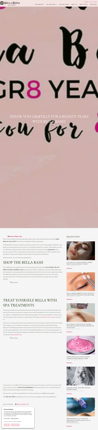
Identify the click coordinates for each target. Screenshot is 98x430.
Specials (86, 1)
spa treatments (17, 334)
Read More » (70, 268)
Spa (20, 236)
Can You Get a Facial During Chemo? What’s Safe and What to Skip (79, 263)
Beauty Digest (14, 236)
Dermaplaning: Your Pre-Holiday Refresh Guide (78, 388)
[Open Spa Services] (43, 4)
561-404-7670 (93, 1)
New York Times (48, 317)
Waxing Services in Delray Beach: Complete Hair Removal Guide (78, 357)
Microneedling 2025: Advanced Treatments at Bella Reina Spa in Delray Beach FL (78, 420)
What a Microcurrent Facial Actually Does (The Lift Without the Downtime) (81, 294)
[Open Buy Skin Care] (56, 4)
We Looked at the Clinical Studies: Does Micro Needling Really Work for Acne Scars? (80, 325)
